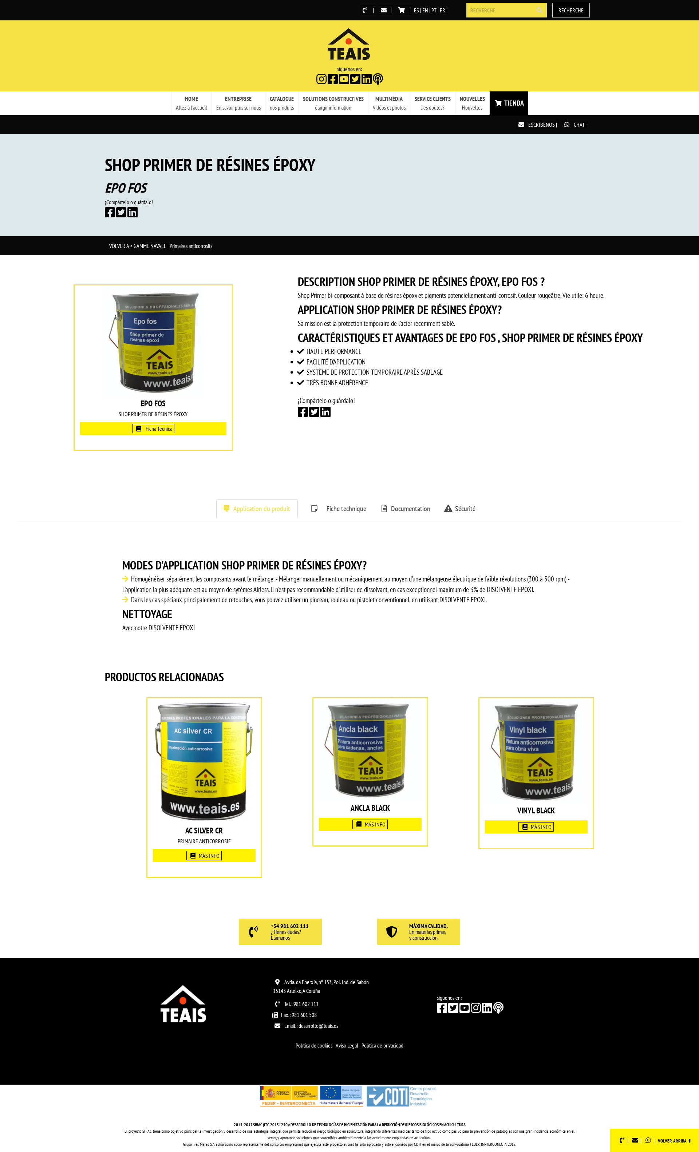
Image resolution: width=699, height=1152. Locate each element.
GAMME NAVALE (150, 245)
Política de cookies (314, 1045)
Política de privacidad (382, 1045)
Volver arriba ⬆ (675, 1141)
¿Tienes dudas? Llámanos (290, 932)
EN (425, 10)
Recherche (571, 10)
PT (434, 10)
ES (416, 10)
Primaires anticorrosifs (191, 245)
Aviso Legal (347, 1045)
